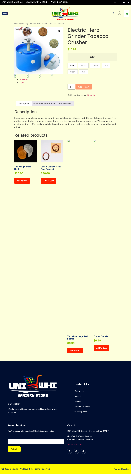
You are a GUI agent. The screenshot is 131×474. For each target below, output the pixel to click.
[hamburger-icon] (5, 13)
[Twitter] (124, 2)
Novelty (24, 23)
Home (17, 23)
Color (92, 57)
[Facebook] (115, 2)
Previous (23, 79)
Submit (14, 449)
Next (21, 82)
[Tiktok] (128, 2)
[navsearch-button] (113, 13)
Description (24, 103)
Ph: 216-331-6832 (75, 444)
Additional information (44, 103)
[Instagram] (119, 2)
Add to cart (83, 87)
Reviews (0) (65, 103)
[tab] (24, 103)
